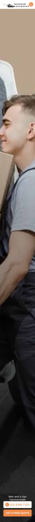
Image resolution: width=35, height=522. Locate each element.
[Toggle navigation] (4, 4)
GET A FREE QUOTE (17, 513)
